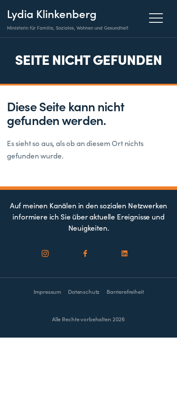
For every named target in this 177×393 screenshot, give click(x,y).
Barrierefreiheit (125, 291)
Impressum (47, 291)
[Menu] (158, 18)
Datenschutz (84, 291)
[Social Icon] (45, 254)
